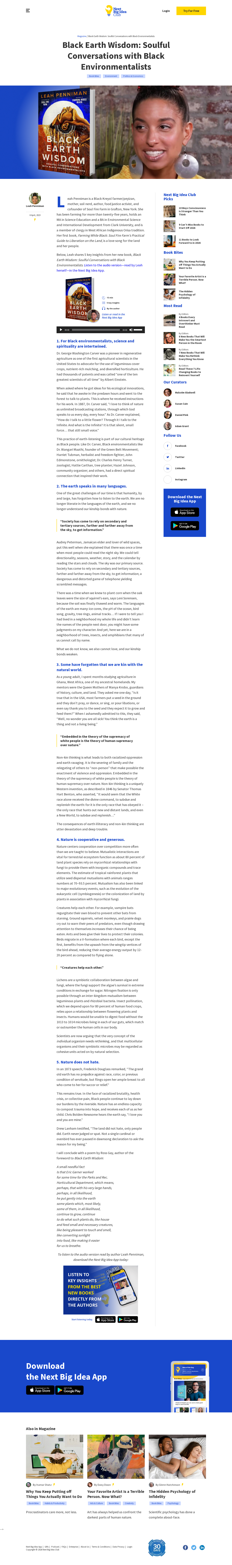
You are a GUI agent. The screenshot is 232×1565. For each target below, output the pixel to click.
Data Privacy (118, 1546)
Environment (111, 76)
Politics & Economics (133, 76)
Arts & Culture (96, 1503)
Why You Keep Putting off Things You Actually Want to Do (54, 1494)
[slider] (138, 329)
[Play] (61, 330)
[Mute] (131, 330)
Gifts (47, 1546)
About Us (85, 1546)
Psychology (173, 1503)
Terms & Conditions (101, 1546)
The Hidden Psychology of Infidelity (172, 1494)
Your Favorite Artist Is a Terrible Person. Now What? (115, 1494)
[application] (101, 329)
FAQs (64, 1546)
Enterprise (73, 1546)
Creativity (129, 1503)
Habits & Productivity (54, 1503)
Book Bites (94, 76)
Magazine (81, 36)
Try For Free (191, 11)
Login (166, 11)
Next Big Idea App (34, 1546)
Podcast (55, 1546)
